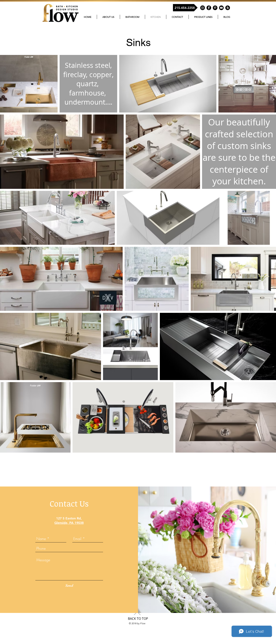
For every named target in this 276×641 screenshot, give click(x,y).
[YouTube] (221, 7)
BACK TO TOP (138, 618)
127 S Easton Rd (68, 518)
